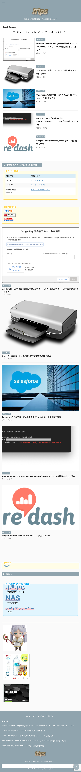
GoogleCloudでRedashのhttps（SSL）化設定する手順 (26, 535)
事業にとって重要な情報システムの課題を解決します (40, 761)
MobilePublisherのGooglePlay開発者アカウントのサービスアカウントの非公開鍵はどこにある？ (56, 46)
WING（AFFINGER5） (40, 190)
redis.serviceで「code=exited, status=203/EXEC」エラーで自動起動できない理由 (57, 121)
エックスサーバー (38, 180)
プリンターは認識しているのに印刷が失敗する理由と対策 (26, 356)
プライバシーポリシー (39, 716)
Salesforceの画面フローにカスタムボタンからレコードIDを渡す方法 (31, 417)
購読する (8, 574)
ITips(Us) (7, 566)
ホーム (28, 716)
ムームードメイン (38, 185)
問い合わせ (51, 716)
